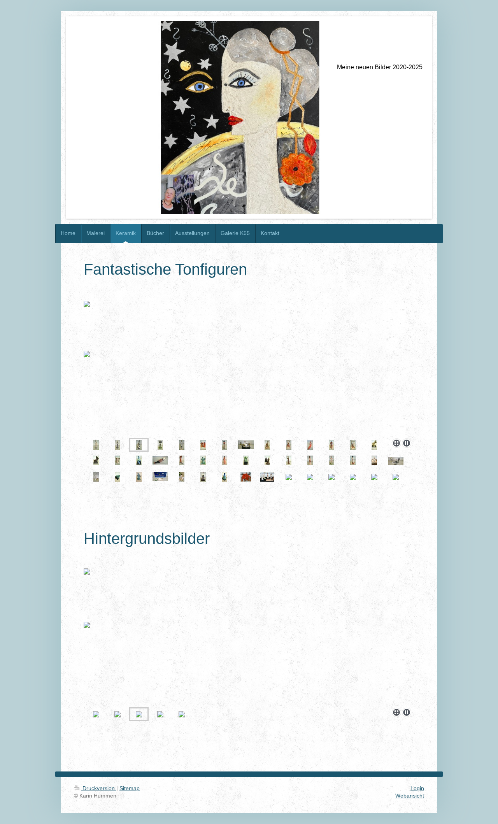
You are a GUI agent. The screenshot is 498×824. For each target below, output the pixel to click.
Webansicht (409, 795)
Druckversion (98, 788)
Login (417, 788)
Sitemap (129, 788)
